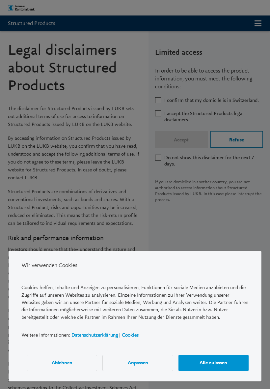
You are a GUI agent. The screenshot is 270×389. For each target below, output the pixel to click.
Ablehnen (62, 363)
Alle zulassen (213, 363)
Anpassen (138, 363)
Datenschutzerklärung (94, 335)
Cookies (130, 335)
